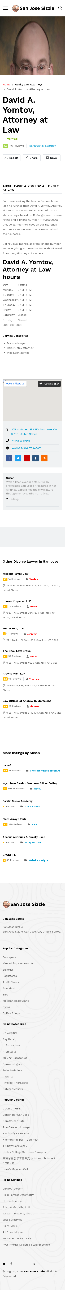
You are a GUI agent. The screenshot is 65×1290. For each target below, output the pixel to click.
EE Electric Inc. (12, 1201)
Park (34, 824)
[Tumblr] (35, 458)
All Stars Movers (13, 1232)
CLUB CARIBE (11, 1108)
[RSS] (44, 458)
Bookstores (10, 975)
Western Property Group (18, 1213)
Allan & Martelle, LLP (16, 1207)
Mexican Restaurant (16, 1000)
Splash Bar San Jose (16, 1114)
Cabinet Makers (13, 1089)
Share (33, 157)
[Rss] (34, 1264)
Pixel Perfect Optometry (18, 1194)
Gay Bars (8, 1039)
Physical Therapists (15, 1082)
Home (7, 84)
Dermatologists (12, 1064)
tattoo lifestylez (12, 1219)
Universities (10, 1033)
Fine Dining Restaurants (18, 963)
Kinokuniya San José (16, 1133)
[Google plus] (27, 458)
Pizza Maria (10, 1226)
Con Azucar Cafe (13, 1121)
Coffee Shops (11, 1013)
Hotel (37, 788)
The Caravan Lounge (16, 1127)
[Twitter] (18, 458)
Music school (32, 806)
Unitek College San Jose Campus (24, 1152)
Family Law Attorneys (28, 84)
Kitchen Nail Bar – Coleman (20, 1139)
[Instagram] (26, 1264)
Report (13, 157)
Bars (5, 994)
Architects (9, 1051)
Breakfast (9, 988)
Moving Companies (15, 1057)
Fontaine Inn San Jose (17, 1238)
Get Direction (51, 383)
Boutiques (9, 957)
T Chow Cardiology (15, 1145)
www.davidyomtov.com (26, 447)
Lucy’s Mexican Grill (16, 1169)
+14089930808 (21, 440)
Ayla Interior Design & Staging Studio (26, 1244)
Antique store (32, 842)
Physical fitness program (45, 770)
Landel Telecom (13, 1188)
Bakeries (8, 969)
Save (53, 157)
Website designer (39, 860)
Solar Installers (12, 1070)
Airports (8, 1076)
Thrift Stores (11, 982)
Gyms (6, 1007)
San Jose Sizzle (34, 1271)
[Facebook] (9, 458)
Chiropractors (11, 1045)
